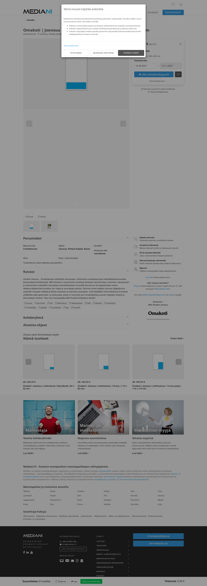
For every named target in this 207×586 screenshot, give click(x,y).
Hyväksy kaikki (131, 52)
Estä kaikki (76, 52)
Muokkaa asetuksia (103, 52)
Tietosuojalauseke (71, 45)
